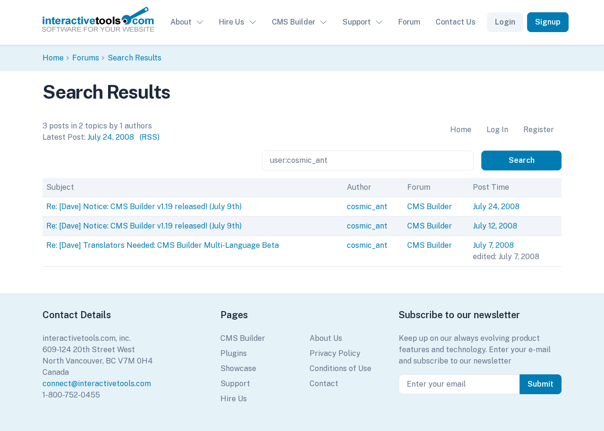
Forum (409, 21)
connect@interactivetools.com (96, 383)
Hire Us (231, 21)
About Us (326, 338)
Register (538, 129)
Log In (497, 129)
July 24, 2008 (110, 137)
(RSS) (149, 137)
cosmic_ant (367, 206)
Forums (85, 57)
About (181, 21)
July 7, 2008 (493, 245)
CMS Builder (293, 21)
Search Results (134, 57)
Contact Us (456, 21)
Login (505, 21)
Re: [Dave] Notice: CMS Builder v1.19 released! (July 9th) (144, 206)
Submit (541, 384)
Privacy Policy (335, 353)
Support (357, 21)
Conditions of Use (340, 368)
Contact (324, 383)
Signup (548, 21)
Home (53, 57)
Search (522, 160)
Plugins (233, 353)
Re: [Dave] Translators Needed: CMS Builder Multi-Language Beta (162, 245)
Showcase (238, 368)
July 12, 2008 (495, 225)
